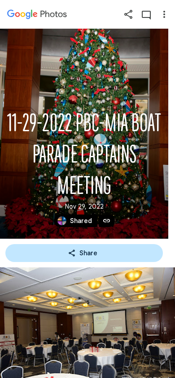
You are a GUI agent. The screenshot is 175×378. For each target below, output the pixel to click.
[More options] (164, 14)
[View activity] (146, 14)
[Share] (128, 14)
